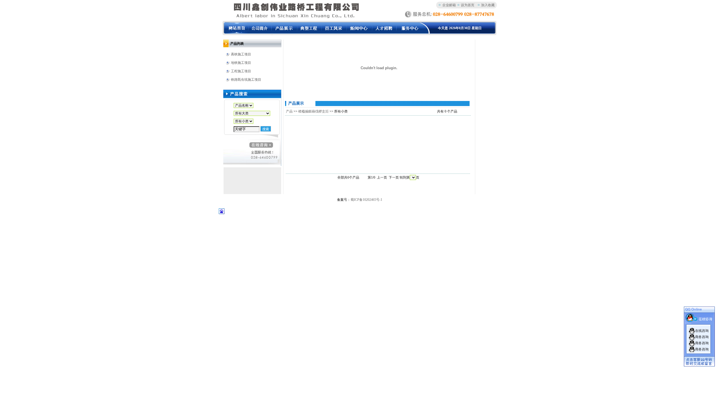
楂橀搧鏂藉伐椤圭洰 (313, 111)
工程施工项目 (241, 71)
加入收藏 (488, 5)
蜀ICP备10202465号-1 (366, 200)
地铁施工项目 (241, 63)
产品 (289, 111)
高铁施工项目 (241, 54)
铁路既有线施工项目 (246, 80)
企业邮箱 (449, 5)
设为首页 (467, 5)
